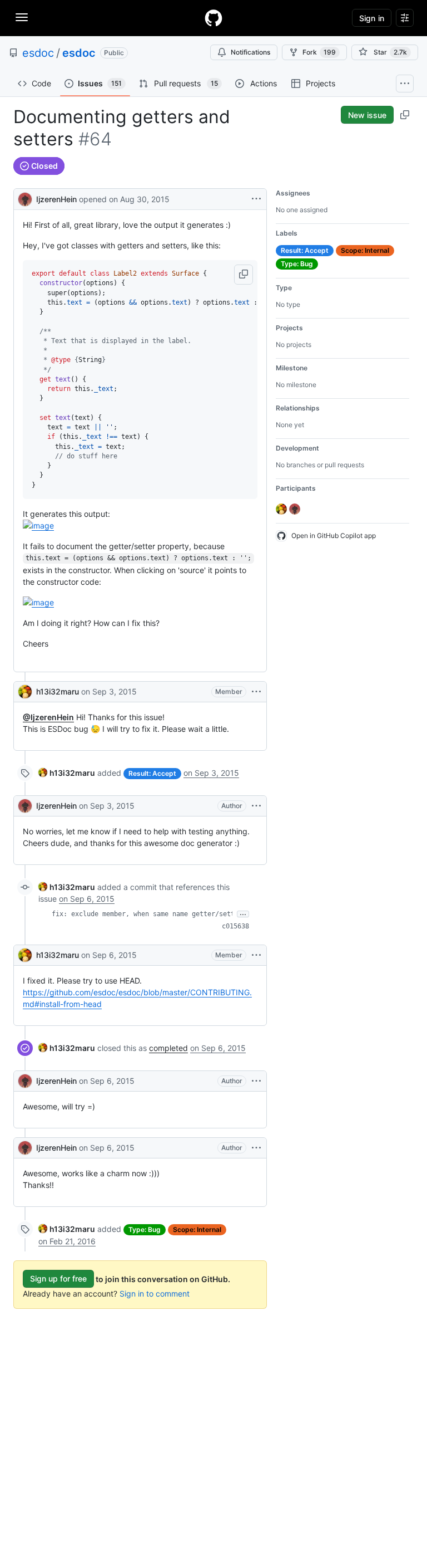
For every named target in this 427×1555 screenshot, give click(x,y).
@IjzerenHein (48, 717)
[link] (66, 773)
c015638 (235, 926)
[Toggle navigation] (21, 17)
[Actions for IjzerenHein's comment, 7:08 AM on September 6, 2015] (256, 1081)
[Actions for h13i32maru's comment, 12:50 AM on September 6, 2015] (256, 955)
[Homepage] (213, 18)
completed (168, 1048)
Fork (319, 52)
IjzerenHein (56, 199)
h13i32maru (57, 691)
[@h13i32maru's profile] (25, 691)
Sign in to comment (155, 1293)
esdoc (38, 53)
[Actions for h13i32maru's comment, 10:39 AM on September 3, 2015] (256, 692)
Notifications (250, 52)
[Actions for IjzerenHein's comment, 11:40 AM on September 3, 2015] (256, 806)
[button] (243, 275)
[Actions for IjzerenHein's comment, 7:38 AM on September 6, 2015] (256, 1148)
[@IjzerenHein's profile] (25, 198)
